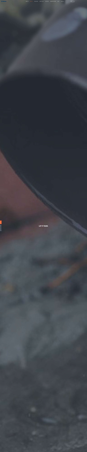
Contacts (62, 1)
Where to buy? (42, 1)
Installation (36, 1)
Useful (58, 1)
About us (27, 1)
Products (31, 1)
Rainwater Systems (53, 1)
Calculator (47, 1)
